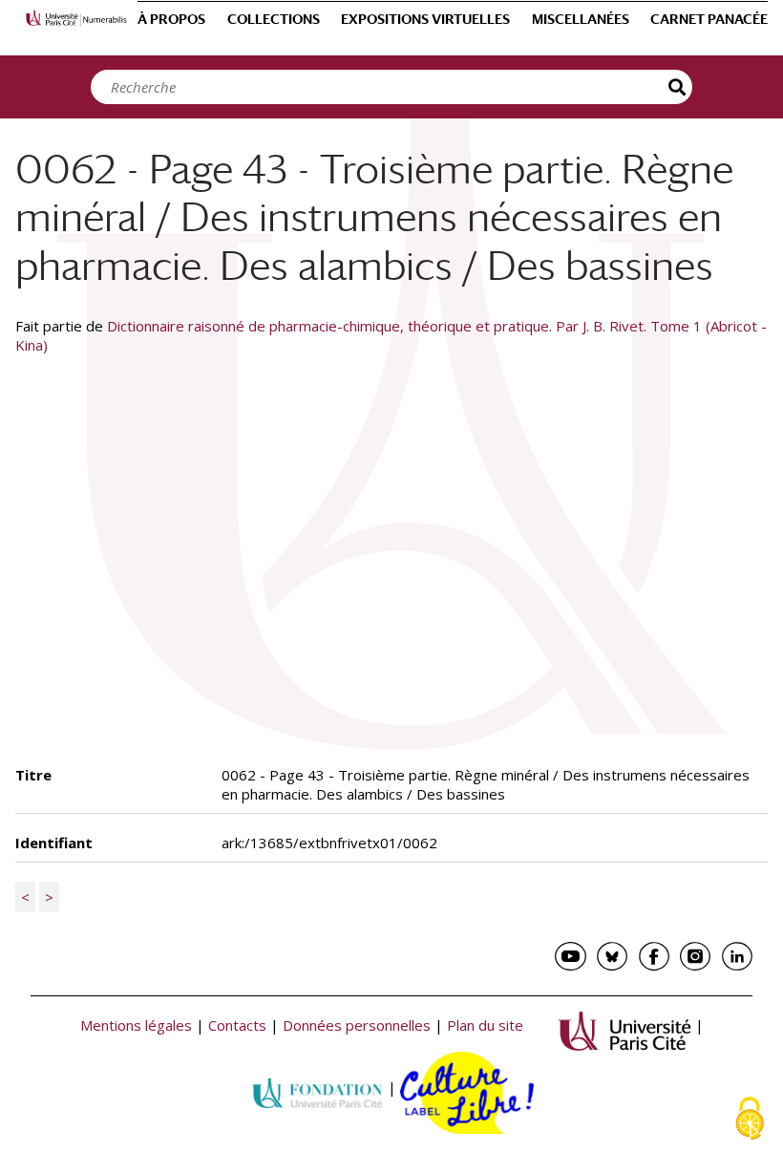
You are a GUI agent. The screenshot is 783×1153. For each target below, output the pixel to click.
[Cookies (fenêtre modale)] (749, 1120)
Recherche (678, 87)
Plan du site (485, 1026)
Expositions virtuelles (425, 19)
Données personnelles (357, 1026)
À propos (171, 19)
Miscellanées (580, 19)
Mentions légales (136, 1026)
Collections (273, 19)
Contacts (237, 1026)
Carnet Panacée (709, 19)
